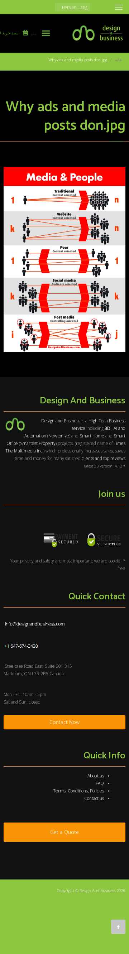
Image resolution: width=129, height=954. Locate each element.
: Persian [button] (74, 7)
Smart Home (92, 436)
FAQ (100, 783)
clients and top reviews (103, 458)
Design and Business (60, 421)
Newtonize (58, 436)
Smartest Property (38, 443)
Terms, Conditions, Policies (78, 791)
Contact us (94, 798)
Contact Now (64, 722)
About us (95, 776)
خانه (118, 59)
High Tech (98, 421)
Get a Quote (64, 832)
